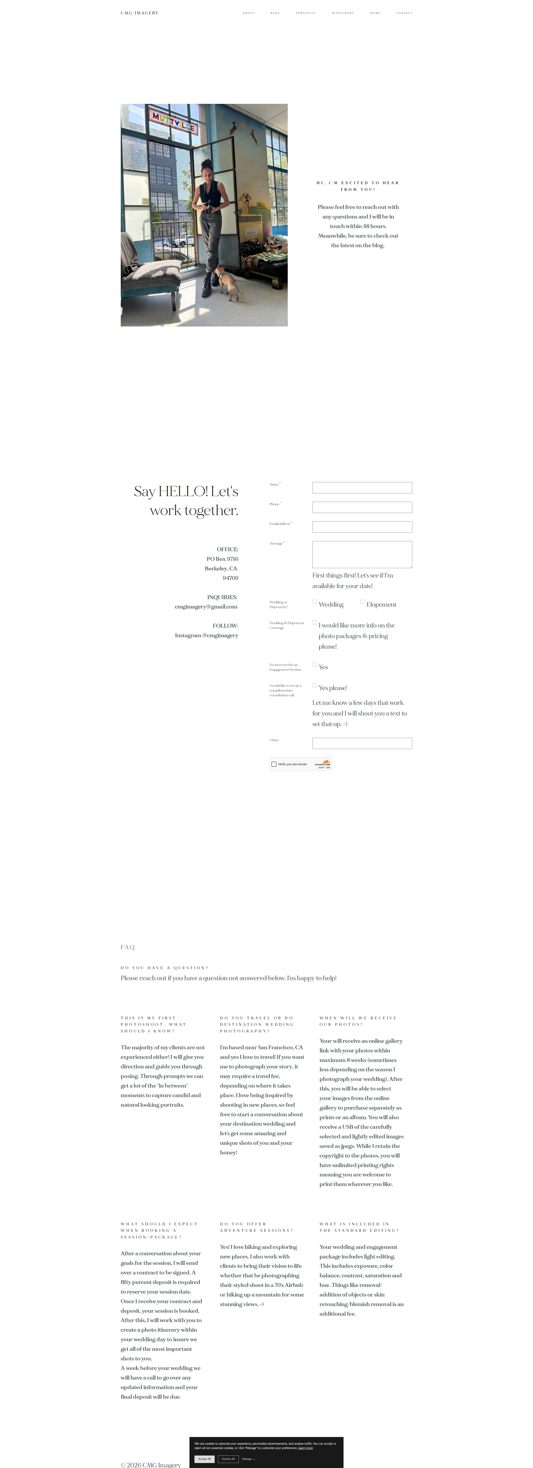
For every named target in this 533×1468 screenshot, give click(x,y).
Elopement (381, 604)
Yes (323, 667)
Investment (343, 13)
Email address (281, 524)
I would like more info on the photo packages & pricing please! (357, 636)
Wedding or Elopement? (279, 604)
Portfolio (306, 13)
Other (274, 740)
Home (375, 13)
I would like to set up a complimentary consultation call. (285, 690)
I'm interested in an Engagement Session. (286, 667)
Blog (275, 13)
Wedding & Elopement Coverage (287, 625)
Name (275, 484)
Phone (275, 504)
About (249, 13)
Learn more (305, 1448)
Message (277, 543)
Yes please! (333, 688)
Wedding (331, 604)
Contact (404, 13)
